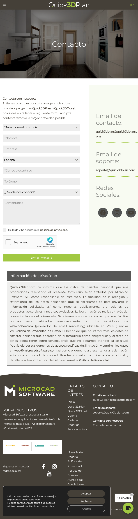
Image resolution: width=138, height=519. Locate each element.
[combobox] (41, 127)
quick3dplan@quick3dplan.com (114, 399)
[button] (128, 508)
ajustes (49, 506)
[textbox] (38, 127)
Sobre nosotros (77, 429)
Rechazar (86, 501)
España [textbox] (9, 160)
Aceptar (86, 493)
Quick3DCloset (77, 411)
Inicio (71, 402)
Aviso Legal (75, 479)
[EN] (132, 4)
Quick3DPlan (76, 406)
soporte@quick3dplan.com (111, 412)
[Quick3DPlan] (69, 4)
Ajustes (86, 508)
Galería (72, 415)
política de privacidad (53, 230)
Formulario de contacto (108, 425)
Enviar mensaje (41, 257)
